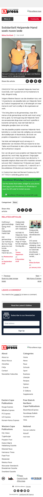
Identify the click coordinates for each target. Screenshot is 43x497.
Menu (5, 19)
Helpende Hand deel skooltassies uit (34, 233)
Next (37, 276)
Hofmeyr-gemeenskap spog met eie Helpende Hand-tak (8, 227)
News (15, 202)
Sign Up (21, 331)
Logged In (17, 294)
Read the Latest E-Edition (21, 305)
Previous (7, 276)
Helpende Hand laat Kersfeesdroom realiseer (21, 225)
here (8, 186)
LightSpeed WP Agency (26, 494)
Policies (28, 486)
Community (35, 19)
